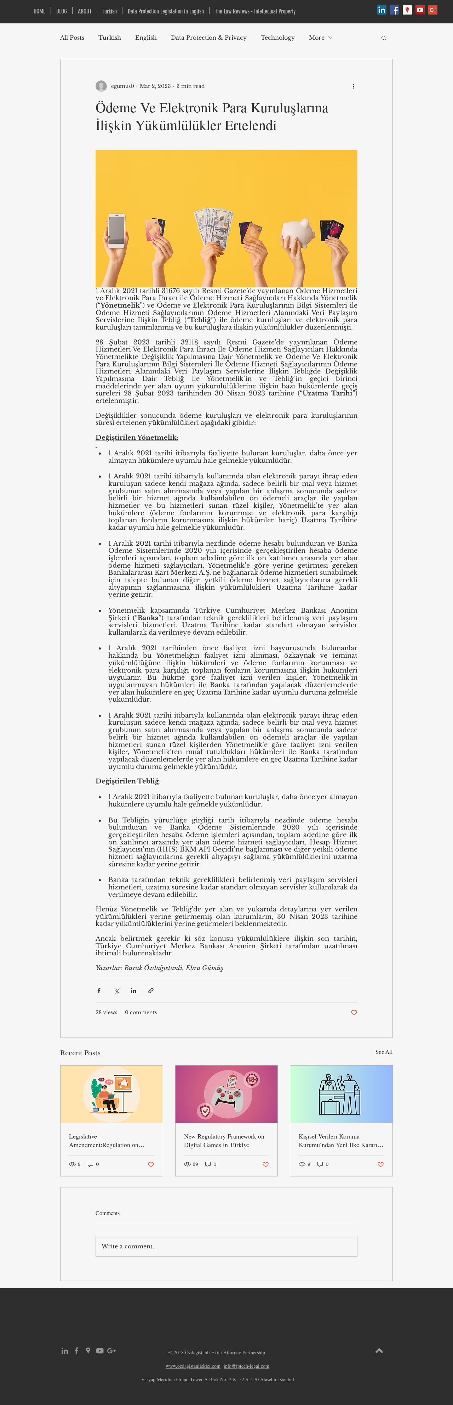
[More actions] (353, 86)
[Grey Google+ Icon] (111, 1350)
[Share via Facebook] (99, 990)
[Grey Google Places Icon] (88, 1350)
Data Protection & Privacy (209, 37)
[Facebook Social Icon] (394, 10)
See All (384, 1052)
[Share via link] (151, 990)
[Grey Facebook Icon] (76, 1350)
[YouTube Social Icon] (420, 10)
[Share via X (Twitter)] (116, 990)
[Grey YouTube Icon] (99, 1350)
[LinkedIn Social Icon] (381, 10)
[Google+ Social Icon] (432, 10)
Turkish (109, 37)
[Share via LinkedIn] (133, 990)
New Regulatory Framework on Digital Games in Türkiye (224, 1140)
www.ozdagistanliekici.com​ (193, 1365)
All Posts (72, 37)
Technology (278, 37)
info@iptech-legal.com (246, 1365)
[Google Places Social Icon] (407, 10)
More (317, 37)
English (146, 37)
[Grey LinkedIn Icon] (64, 1350)
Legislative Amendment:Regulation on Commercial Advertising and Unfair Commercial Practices (106, 1140)
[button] (383, 37)
